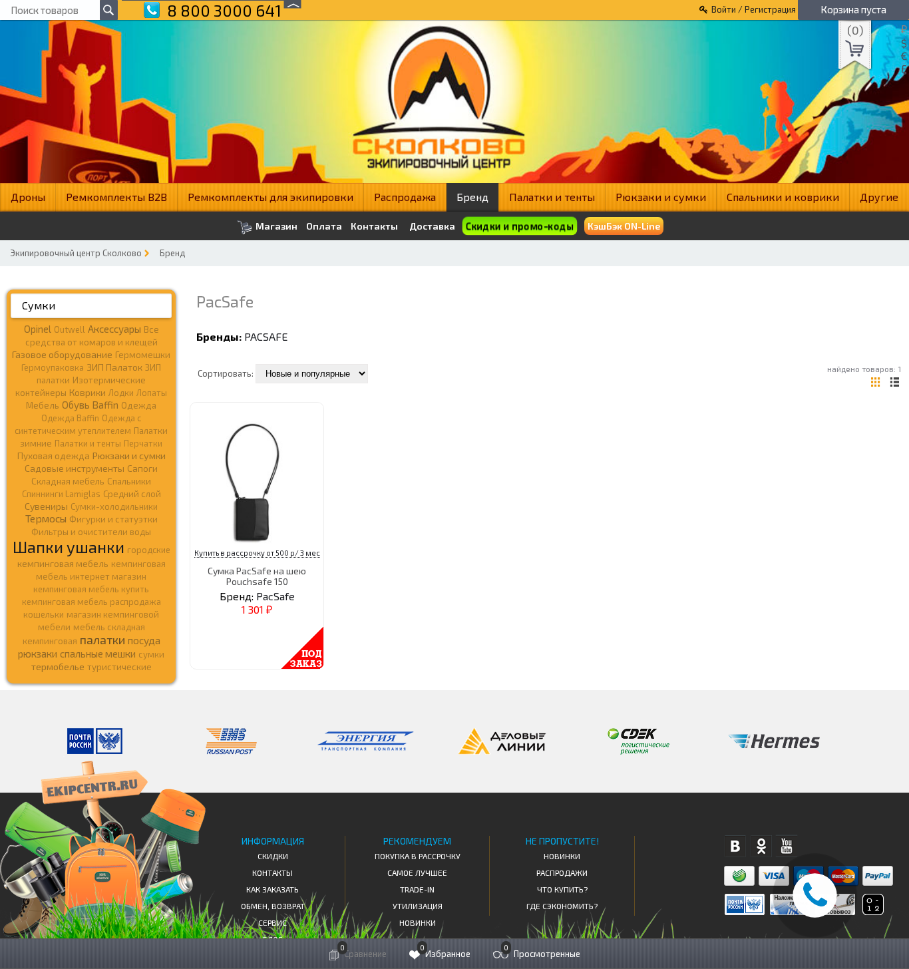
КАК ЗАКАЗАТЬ (272, 889)
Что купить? (562, 889)
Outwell (69, 329)
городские (148, 549)
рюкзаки (37, 654)
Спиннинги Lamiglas (61, 493)
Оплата (324, 226)
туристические (119, 667)
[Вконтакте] (735, 846)
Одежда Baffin (70, 418)
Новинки (417, 922)
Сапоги (142, 468)
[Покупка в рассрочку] (872, 910)
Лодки (121, 392)
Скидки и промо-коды (519, 226)
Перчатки (143, 443)
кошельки (43, 614)
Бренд (472, 196)
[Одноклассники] (761, 846)
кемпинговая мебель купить (91, 589)
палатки (102, 639)
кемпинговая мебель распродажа (91, 601)
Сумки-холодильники (114, 506)
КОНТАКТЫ (272, 872)
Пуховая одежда (53, 455)
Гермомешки (142, 354)
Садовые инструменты (74, 468)
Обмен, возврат (273, 905)
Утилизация (418, 905)
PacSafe (265, 336)
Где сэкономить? (562, 905)
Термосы (46, 518)
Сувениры (46, 506)
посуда (144, 640)
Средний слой (132, 493)
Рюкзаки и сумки (661, 196)
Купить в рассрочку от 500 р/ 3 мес (257, 552)
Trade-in (417, 889)
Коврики (87, 392)
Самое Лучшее (417, 872)
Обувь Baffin (90, 405)
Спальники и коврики (783, 196)
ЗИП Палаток (114, 367)
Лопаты (151, 392)
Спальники (129, 481)
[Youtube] (787, 846)
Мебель (42, 405)
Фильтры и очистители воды (91, 531)
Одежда (138, 405)
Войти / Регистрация (753, 9)
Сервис (272, 922)
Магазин (275, 226)
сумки (151, 654)
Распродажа (405, 196)
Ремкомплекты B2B (116, 196)
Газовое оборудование (62, 354)
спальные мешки (98, 654)
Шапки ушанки (68, 546)
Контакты (374, 226)
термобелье (58, 666)
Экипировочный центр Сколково (76, 253)
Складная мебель (67, 481)
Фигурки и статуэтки (113, 519)
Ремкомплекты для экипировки (270, 196)
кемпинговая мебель (62, 563)
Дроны (28, 196)
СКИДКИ (273, 856)
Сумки (38, 305)
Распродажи (562, 872)
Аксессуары (114, 329)
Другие (879, 196)
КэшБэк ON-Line (624, 226)
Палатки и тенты (552, 196)
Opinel (37, 329)
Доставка (432, 226)
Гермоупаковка (52, 367)
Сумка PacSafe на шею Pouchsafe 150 (257, 575)
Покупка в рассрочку (417, 856)
